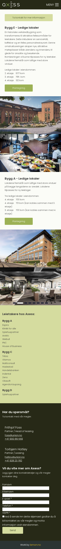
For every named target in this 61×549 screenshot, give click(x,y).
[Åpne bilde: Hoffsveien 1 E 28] (30, 153)
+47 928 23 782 (13, 460)
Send (13, 530)
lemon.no (35, 545)
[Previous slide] (5, 153)
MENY (50, 5)
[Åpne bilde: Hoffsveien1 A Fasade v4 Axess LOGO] (30, 248)
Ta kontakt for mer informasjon (28, 17)
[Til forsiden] (11, 4)
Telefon (7, 505)
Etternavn (7, 491)
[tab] (18, 169)
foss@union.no (13, 435)
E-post (7, 498)
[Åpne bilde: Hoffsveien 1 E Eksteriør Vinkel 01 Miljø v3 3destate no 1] (30, 115)
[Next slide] (55, 153)
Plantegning (18, 88)
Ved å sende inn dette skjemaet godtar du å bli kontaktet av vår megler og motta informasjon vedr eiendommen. (29, 521)
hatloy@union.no (15, 457)
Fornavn (7, 484)
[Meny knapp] (57, 5)
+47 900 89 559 (14, 439)
